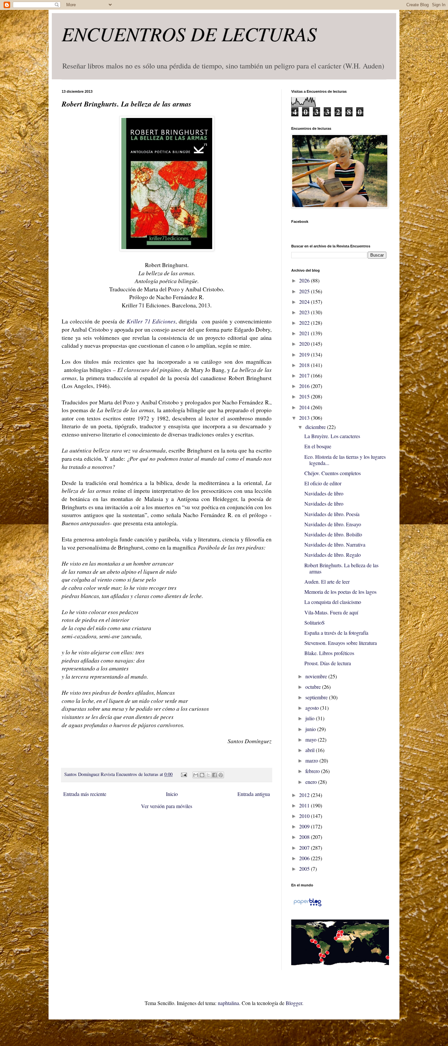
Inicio (172, 793)
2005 (305, 868)
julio (310, 718)
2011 (305, 805)
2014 (305, 407)
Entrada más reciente (84, 793)
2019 (305, 354)
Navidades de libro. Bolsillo (333, 534)
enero (311, 781)
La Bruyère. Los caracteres (332, 436)
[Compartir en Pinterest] (220, 775)
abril (310, 749)
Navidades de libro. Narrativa (334, 544)
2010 (305, 815)
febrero (313, 770)
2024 (305, 301)
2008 (305, 836)
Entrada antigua (253, 793)
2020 (305, 343)
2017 (305, 375)
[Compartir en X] (208, 775)
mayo (311, 739)
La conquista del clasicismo (332, 601)
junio (311, 729)
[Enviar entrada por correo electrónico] (183, 774)
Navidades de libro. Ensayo (332, 524)
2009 (305, 826)
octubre (313, 686)
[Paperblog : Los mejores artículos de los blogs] (307, 905)
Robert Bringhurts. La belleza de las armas (341, 568)
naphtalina (228, 1002)
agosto (312, 707)
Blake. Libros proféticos (329, 652)
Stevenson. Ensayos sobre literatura (340, 642)
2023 (305, 312)
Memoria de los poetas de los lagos (340, 591)
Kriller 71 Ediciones (151, 321)
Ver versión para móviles (166, 806)
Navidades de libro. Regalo (332, 554)
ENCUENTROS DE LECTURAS (189, 33)
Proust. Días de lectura (327, 663)
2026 (305, 280)
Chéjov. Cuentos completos (332, 473)
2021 (305, 333)
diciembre (316, 426)
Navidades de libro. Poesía (331, 514)
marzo (312, 760)
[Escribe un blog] (202, 775)
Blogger (294, 1002)
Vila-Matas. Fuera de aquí (331, 612)
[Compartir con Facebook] (214, 775)
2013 (305, 417)
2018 (305, 364)
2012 (305, 794)
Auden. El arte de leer (327, 581)
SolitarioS (314, 622)
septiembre (317, 697)
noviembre (316, 676)
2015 (305, 396)
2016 (305, 385)
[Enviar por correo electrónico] (196, 775)
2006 (305, 858)
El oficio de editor (322, 483)
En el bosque (317, 446)
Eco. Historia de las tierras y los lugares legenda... (345, 459)
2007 (305, 847)
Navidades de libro (323, 493)
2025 (305, 291)
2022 (305, 322)
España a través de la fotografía (336, 632)
